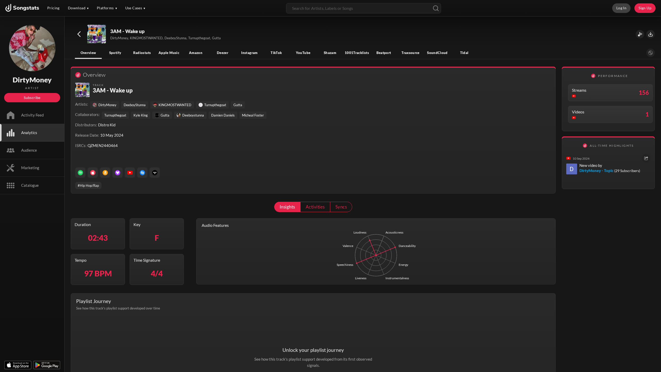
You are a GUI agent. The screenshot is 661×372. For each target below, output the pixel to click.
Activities (315, 207)
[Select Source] (650, 53)
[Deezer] (117, 172)
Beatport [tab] (383, 53)
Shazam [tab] (330, 53)
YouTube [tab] (303, 53)
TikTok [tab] (276, 53)
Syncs (341, 207)
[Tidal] (154, 172)
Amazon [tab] (195, 53)
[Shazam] (142, 172)
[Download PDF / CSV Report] (650, 34)
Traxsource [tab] (411, 53)
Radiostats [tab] (142, 53)
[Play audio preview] (96, 34)
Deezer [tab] (222, 53)
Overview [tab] (88, 53)
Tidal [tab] (464, 53)
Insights (287, 207)
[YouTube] (130, 172)
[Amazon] (105, 172)
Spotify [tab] (115, 53)
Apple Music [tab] (169, 53)
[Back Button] (79, 34)
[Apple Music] (93, 172)
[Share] (646, 158)
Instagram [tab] (249, 53)
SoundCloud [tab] (437, 53)
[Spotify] (80, 172)
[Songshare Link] (640, 34)
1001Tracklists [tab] (357, 53)
